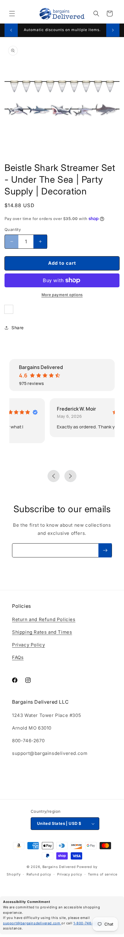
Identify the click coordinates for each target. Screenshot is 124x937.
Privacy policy (69, 874)
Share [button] (17, 327)
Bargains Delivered (59, 867)
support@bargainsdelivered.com (32, 923)
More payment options (62, 294)
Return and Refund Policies (44, 619)
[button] (12, 13)
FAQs (17, 657)
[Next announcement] (112, 30)
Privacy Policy (28, 645)
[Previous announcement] (11, 30)
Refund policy (38, 874)
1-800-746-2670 (88, 923)
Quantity (13, 229)
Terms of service (102, 874)
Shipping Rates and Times (42, 632)
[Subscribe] (105, 550)
